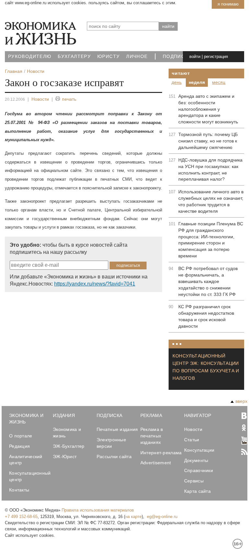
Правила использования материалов (98, 510)
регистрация (216, 56)
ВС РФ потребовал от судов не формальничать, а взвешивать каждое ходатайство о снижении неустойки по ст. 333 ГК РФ (208, 281)
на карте (133, 516)
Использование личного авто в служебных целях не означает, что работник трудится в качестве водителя (210, 201)
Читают (181, 73)
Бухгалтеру (74, 56)
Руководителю (29, 56)
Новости (40, 99)
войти (194, 56)
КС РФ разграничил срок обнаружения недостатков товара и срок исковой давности (206, 316)
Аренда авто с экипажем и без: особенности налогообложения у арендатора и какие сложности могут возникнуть (208, 109)
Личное (137, 56)
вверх (241, 401)
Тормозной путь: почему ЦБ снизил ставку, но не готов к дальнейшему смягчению (208, 141)
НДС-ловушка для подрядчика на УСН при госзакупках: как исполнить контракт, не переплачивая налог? (210, 169)
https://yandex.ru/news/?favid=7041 (94, 284)
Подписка (177, 56)
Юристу (108, 56)
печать (69, 99)
